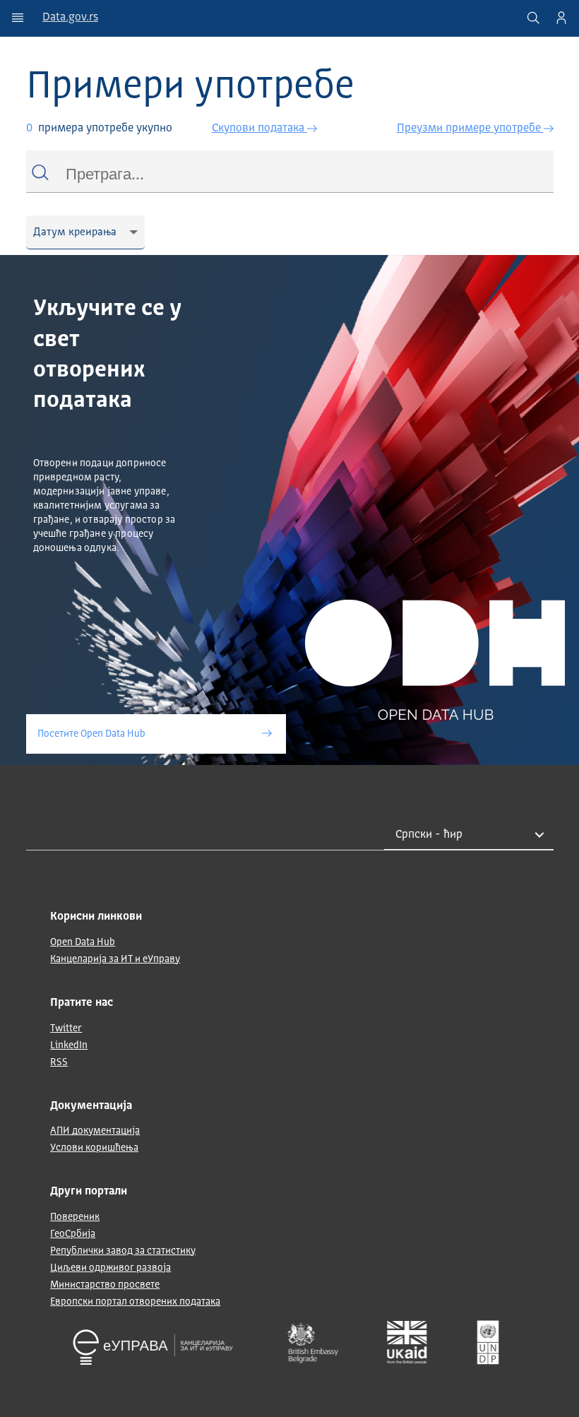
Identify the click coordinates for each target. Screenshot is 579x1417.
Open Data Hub (82, 942)
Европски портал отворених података (135, 1302)
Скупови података (259, 128)
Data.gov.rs (70, 17)
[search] (533, 17)
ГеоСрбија (72, 1234)
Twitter (66, 1028)
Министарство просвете (105, 1285)
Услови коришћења (94, 1148)
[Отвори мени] (18, 17)
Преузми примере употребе (470, 128)
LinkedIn (69, 1045)
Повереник (75, 1217)
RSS (59, 1062)
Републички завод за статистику (123, 1251)
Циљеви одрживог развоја (110, 1268)
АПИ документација (95, 1131)
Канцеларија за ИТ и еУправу (115, 959)
